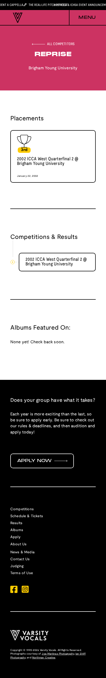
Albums (16, 530)
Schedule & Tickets (26, 516)
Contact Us (20, 559)
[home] (16, 18)
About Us (18, 544)
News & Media (22, 552)
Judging (16, 566)
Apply (15, 537)
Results (16, 523)
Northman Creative (44, 658)
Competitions (22, 509)
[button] (82, 18)
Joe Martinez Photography (58, 654)
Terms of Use (21, 573)
